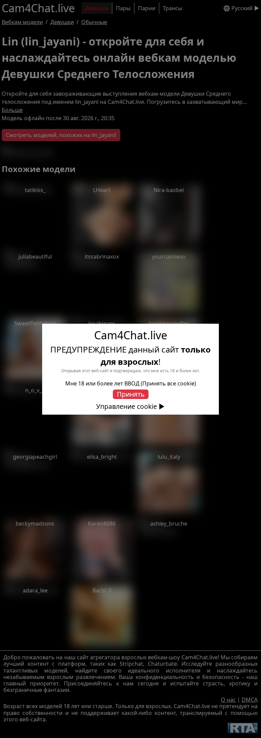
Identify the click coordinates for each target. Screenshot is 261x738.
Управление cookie (126, 406)
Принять (130, 394)
